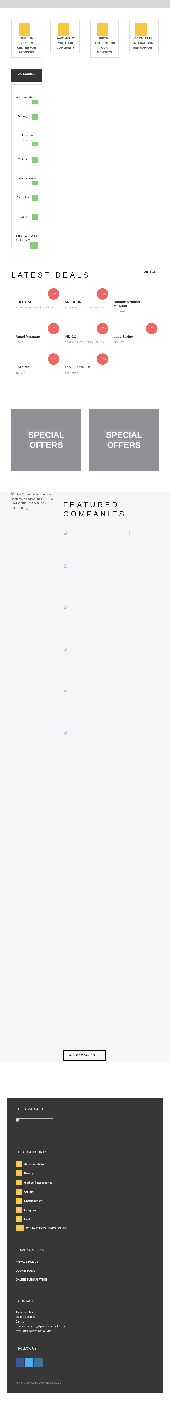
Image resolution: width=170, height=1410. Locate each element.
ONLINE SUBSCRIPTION (31, 1279)
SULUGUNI (73, 302)
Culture (120, 311)
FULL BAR (24, 302)
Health (21, 342)
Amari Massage (28, 336)
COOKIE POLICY (26, 1270)
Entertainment (30, 1200)
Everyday (71, 372)
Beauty (119, 342)
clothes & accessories (35, 1182)
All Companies (82, 1055)
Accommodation (31, 1164)
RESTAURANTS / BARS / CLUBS (35, 307)
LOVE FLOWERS (78, 367)
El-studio (23, 367)
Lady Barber (123, 336)
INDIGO (70, 336)
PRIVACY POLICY (27, 1261)
